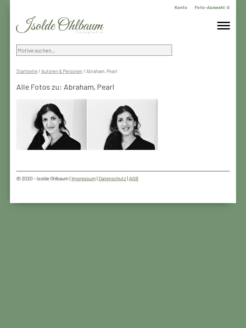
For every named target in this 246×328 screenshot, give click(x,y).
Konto (181, 7)
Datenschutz (112, 178)
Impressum (83, 178)
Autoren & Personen (61, 71)
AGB (133, 178)
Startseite (26, 71)
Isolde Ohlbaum (59, 26)
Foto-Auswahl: (212, 7)
